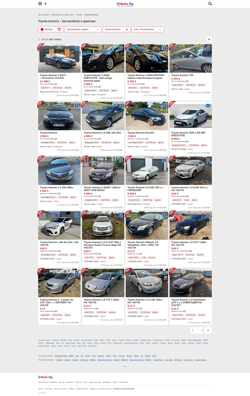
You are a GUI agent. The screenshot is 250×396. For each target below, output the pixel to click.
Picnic (96, 343)
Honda (108, 356)
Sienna (163, 343)
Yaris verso (92, 346)
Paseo (89, 343)
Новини (71, 389)
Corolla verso (158, 340)
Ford (114, 356)
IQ (63, 343)
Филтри (47, 29)
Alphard (63, 340)
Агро (85, 382)
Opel (94, 356)
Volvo (154, 356)
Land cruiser (70, 343)
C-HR (108, 340)
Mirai (79, 343)
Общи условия (82, 389)
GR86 (183, 340)
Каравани (107, 382)
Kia (142, 356)
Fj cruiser (175, 340)
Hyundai (121, 356)
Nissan (129, 356)
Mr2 (84, 343)
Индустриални (95, 382)
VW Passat (84, 360)
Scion (148, 343)
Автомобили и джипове (62, 15)
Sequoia (155, 343)
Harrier (41, 343)
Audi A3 (116, 360)
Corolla (135, 340)
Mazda (147, 356)
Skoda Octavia (200, 360)
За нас (41, 389)
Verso (60, 346)
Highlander (49, 343)
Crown (167, 340)
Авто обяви (43, 15)
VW (81, 356)
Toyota (79, 15)
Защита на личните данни (100, 389)
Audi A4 (67, 360)
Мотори (79, 382)
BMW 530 (178, 360)
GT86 (205, 340)
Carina (121, 340)
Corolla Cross (145, 340)
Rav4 (142, 343)
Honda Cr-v (188, 360)
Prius (109, 343)
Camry (114, 340)
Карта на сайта (60, 389)
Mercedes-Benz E (105, 360)
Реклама (48, 389)
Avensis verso (86, 340)
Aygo (96, 340)
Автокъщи (123, 382)
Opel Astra (169, 360)
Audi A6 (75, 360)
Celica (128, 340)
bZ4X (102, 340)
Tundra (205, 343)
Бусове (62, 382)
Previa (103, 343)
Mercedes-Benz (61, 356)
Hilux (58, 343)
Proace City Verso (131, 343)
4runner (55, 340)
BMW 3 (93, 360)
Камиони (70, 382)
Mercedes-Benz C (137, 360)
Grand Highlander (194, 340)
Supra (184, 343)
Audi (77, 356)
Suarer (177, 343)
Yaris (74, 346)
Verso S (67, 346)
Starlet (170, 343)
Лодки (115, 382)
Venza (53, 346)
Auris (70, 340)
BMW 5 (148, 360)
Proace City (117, 343)
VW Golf (59, 360)
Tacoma (191, 343)
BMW (71, 356)
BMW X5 (124, 360)
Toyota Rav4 (158, 360)
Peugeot (100, 356)
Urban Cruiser (43, 346)
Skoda (136, 356)
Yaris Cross (81, 346)
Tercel (198, 343)
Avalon (76, 340)
